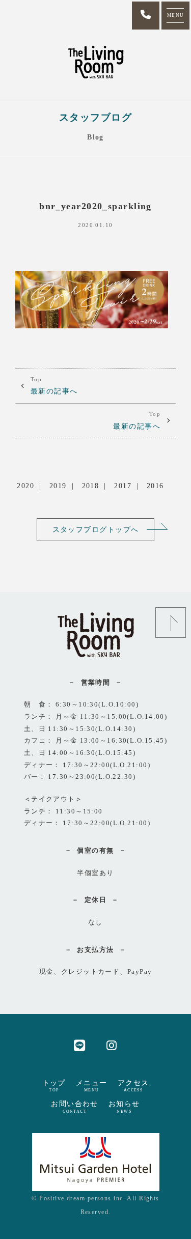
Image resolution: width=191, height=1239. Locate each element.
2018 (90, 486)
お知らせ (124, 1107)
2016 (155, 486)
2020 (25, 486)
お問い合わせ (74, 1107)
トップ (54, 1086)
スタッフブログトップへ (95, 529)
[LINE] (80, 1044)
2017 (122, 486)
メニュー (91, 1086)
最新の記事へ (54, 386)
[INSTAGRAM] (111, 1044)
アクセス (133, 1086)
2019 (58, 486)
